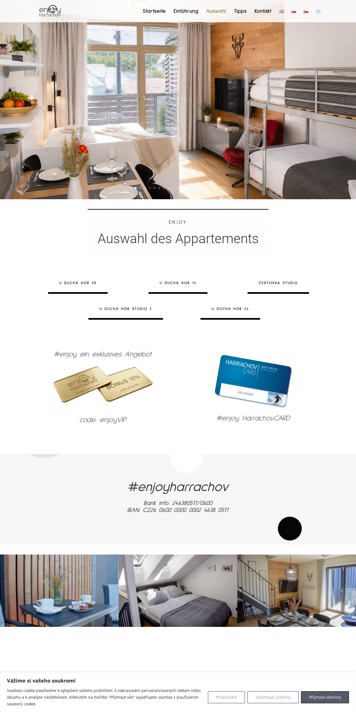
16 (197, 188)
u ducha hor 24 (230, 309)
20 (216, 188)
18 (206, 188)
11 (173, 188)
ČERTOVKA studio (278, 283)
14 (188, 188)
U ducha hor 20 (78, 283)
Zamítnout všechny (273, 697)
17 (202, 188)
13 (183, 188)
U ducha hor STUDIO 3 (126, 309)
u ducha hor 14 (178, 283)
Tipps (240, 11)
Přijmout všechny (325, 697)
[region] (178, 692)
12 (178, 188)
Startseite (154, 11)
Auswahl (216, 11)
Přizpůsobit (226, 697)
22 (225, 188)
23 (230, 188)
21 (221, 188)
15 (192, 188)
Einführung (186, 11)
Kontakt (262, 11)
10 (169, 188)
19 (211, 188)
